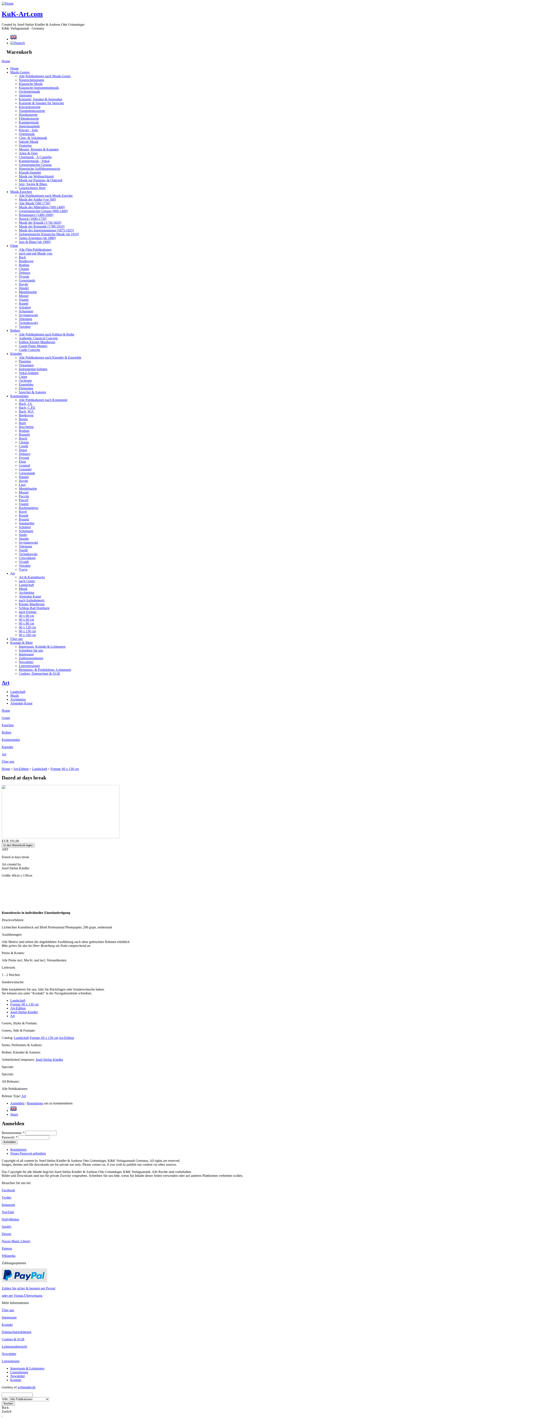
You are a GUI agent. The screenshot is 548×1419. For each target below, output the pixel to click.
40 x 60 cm (26, 616)
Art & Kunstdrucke (32, 577)
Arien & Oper (28, 153)
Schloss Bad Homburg (34, 608)
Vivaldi (24, 562)
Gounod (24, 465)
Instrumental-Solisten (33, 369)
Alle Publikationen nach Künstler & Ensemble (50, 357)
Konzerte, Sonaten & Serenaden (40, 99)
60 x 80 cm (26, 623)
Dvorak (24, 276)
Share (14, 1114)
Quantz (24, 299)
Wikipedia (8, 1256)
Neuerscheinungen (31, 80)
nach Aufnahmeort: (32, 600)
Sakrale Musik (28, 141)
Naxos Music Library (16, 1241)
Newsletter (26, 662)
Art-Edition (21, 769)
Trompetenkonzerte (32, 111)
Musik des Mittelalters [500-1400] (42, 207)
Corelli (23, 446)
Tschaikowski (28, 554)
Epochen (8, 725)
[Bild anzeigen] (60, 837)
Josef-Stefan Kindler (24, 1012)
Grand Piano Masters (33, 346)
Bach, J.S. (26, 404)
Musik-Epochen (21, 192)
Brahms (24, 265)
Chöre (23, 377)
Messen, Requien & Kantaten (39, 149)
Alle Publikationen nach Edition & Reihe (46, 334)
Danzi (23, 450)
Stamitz (24, 538)
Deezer (6, 1234)
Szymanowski (28, 315)
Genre (6, 718)
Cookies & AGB (13, 1339)
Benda (23, 419)
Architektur (26, 592)
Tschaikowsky (28, 323)
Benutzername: (13, 1133)
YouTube (8, 1212)
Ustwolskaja (27, 558)
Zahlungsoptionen (31, 658)
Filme (14, 246)
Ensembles (26, 384)
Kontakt (7, 1324)
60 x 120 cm (27, 627)
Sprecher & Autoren (32, 392)
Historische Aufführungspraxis (39, 168)
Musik (23, 589)
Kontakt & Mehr (21, 643)
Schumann (26, 311)
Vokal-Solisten (29, 373)
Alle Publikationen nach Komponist (43, 400)
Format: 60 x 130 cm (65, 769)
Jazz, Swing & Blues (33, 184)
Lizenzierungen (29, 666)
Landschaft (26, 585)
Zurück (7, 1411)
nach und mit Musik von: (36, 253)
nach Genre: (27, 581)
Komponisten (19, 396)
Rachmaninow (29, 508)
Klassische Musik (31, 84)
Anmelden (17, 1103)
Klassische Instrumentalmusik (39, 88)
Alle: (5, 1399)
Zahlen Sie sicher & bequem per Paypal (28, 1288)
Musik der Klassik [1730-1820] (40, 222)
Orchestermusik (29, 91)
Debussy (25, 273)
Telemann (25, 319)
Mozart (23, 296)
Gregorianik (27, 280)
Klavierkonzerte (29, 107)
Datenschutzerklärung (16, 1332)
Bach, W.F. (26, 411)
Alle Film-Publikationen (35, 249)
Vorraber (25, 326)
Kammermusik (29, 122)
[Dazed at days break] (13, 1110)
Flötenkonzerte (29, 118)
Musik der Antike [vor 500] (37, 199)
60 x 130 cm (27, 631)
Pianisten (25, 361)
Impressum (26, 654)
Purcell (23, 500)
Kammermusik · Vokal (34, 161)
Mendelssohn (28, 292)
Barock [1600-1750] (32, 219)
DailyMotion (10, 1219)
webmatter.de (27, 1387)
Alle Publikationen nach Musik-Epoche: (46, 195)
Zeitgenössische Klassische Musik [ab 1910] (49, 234)
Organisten (26, 365)
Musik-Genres (20, 72)
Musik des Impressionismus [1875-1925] (46, 230)
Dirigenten (26, 388)
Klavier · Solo (28, 130)
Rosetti (23, 303)
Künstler (16, 353)
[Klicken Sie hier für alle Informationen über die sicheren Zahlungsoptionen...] (24, 1281)
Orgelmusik (27, 134)
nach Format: (28, 612)
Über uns (16, 639)
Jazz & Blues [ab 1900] (35, 242)
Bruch (23, 438)
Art (12, 573)
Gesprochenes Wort (32, 188)
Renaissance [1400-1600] (36, 215)
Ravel (23, 511)
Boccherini (26, 427)
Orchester (25, 380)
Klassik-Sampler (30, 172)
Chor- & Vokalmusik (33, 138)
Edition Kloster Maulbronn (37, 342)
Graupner (25, 469)
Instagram (8, 1205)
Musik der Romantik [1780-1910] (41, 226)
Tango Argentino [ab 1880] (37, 238)
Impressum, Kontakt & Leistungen (42, 646)
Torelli (23, 550)
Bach (22, 257)
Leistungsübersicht (14, 1346)
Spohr (23, 535)
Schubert (25, 307)
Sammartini (26, 523)
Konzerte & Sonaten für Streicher (41, 103)
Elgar (22, 461)
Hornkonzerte (28, 114)
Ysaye (23, 569)
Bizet (22, 423)
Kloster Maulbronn (32, 604)
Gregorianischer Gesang (35, 165)
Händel (24, 288)
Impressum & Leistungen (27, 1368)
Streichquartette (29, 126)
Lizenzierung (10, 1361)
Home (6, 61)
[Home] (7, 3)
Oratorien (25, 145)
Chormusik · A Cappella (35, 157)
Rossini (24, 519)
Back (5, 1407)
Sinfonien (25, 95)
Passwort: (9, 1137)
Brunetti (24, 434)
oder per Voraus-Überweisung (22, 1295)
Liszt (22, 484)
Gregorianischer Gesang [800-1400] (43, 211)
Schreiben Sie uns (31, 650)
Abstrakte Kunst (30, 596)
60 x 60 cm (26, 619)
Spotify (7, 1226)
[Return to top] (2, 1415)
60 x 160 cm (27, 635)
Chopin (24, 269)
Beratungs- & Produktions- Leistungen (45, 669)
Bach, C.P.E (27, 407)
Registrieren (35, 1103)
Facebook (8, 1190)
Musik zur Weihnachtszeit (36, 176)
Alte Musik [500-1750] (34, 203)
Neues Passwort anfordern (28, 1153)
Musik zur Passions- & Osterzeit (40, 180)
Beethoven (26, 261)
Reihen (15, 330)
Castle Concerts (29, 350)
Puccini (24, 496)
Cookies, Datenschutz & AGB (39, 673)
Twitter (6, 1197)
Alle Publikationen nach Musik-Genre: (45, 76)
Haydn (23, 284)
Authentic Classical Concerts (38, 338)
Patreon (7, 1248)
